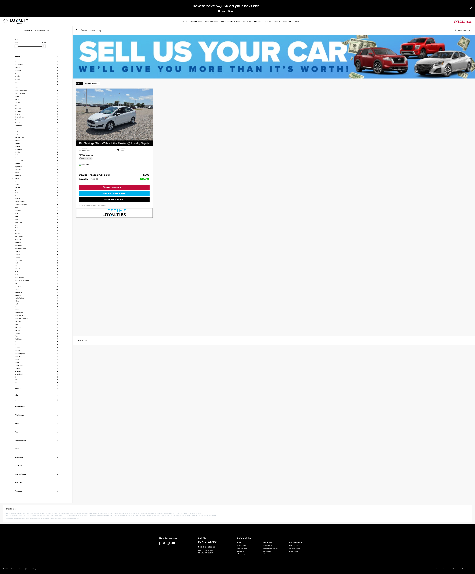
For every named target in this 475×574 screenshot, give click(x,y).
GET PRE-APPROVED (114, 199)
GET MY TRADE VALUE (114, 193)
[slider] (16, 46)
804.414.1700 (463, 22)
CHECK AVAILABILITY (115, 187)
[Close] (471, 8)
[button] (151, 117)
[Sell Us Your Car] (274, 78)
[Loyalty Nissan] (5, 21)
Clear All (79, 84)
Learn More (227, 11)
